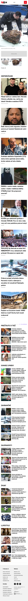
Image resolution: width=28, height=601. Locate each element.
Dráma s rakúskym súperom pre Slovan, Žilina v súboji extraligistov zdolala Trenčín (19, 516)
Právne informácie (6, 571)
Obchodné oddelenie (7, 590)
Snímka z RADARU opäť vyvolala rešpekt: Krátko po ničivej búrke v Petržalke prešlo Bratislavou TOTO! (19, 371)
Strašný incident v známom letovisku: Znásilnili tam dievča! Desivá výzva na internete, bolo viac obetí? (18, 428)
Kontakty (5, 584)
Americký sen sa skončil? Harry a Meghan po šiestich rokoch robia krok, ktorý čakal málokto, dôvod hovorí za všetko (19, 549)
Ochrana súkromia (6, 573)
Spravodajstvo (5, 586)
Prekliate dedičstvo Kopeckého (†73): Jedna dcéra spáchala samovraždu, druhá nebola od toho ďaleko (19, 331)
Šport (3, 485)
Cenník (15, 577)
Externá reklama (17, 573)
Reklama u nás (17, 571)
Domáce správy (7, 365)
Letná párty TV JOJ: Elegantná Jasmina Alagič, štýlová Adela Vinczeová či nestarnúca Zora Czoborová (19, 531)
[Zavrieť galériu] (25, 2)
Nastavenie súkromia (7, 575)
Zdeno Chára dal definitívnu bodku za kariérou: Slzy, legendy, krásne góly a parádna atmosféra (19, 500)
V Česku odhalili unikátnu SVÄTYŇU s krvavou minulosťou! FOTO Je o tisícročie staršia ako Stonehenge (18, 451)
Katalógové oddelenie (7, 592)
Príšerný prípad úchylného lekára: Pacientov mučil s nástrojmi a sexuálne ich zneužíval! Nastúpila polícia (19, 419)
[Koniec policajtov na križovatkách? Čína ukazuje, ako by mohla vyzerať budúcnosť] (6, 477)
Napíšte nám (5, 579)
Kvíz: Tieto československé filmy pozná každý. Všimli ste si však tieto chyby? (19, 556)
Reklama (16, 568)
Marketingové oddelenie (7, 594)
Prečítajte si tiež (8, 325)
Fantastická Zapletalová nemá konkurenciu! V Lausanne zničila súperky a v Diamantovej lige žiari (19, 491)
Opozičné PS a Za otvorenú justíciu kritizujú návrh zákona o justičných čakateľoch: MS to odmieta (18, 388)
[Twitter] (20, 584)
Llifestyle (5, 525)
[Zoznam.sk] (16, 592)
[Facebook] (15, 584)
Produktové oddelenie (7, 588)
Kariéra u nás (5, 577)
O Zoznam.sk (6, 568)
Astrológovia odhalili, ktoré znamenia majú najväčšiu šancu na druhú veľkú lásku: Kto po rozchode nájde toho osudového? (19, 540)
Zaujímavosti (6, 445)
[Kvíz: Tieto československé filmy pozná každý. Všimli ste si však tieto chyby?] (6, 558)
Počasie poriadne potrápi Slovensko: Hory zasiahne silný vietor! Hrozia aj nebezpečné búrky (18, 380)
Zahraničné (6, 405)
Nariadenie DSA (6, 580)
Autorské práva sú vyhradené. (17, 588)
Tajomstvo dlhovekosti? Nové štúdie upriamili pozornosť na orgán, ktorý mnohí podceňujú (19, 460)
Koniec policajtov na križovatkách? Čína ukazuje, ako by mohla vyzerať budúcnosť (19, 477)
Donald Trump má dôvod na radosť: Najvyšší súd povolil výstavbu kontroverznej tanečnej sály (19, 436)
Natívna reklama (17, 580)
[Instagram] (17, 584)
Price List (16, 579)
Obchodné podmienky (18, 575)
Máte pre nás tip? (6, 595)
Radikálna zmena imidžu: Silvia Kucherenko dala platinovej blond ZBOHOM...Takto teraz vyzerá (19, 340)
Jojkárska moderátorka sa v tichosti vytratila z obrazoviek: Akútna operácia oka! (19, 357)
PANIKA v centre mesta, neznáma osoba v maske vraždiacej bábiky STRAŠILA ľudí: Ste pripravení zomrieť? (19, 411)
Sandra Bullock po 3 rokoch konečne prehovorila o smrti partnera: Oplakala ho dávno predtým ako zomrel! (19, 348)
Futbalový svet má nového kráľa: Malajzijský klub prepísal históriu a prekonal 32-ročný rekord (19, 508)
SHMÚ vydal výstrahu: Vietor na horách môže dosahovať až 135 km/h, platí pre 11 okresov (19, 397)
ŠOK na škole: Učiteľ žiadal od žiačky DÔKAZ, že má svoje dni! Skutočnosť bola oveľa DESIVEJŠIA (19, 468)
